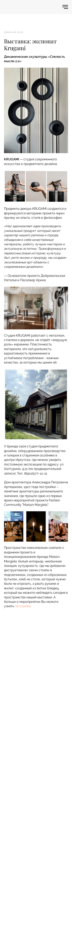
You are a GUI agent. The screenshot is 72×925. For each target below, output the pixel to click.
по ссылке (22, 606)
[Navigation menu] (65, 7)
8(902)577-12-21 (35, 473)
